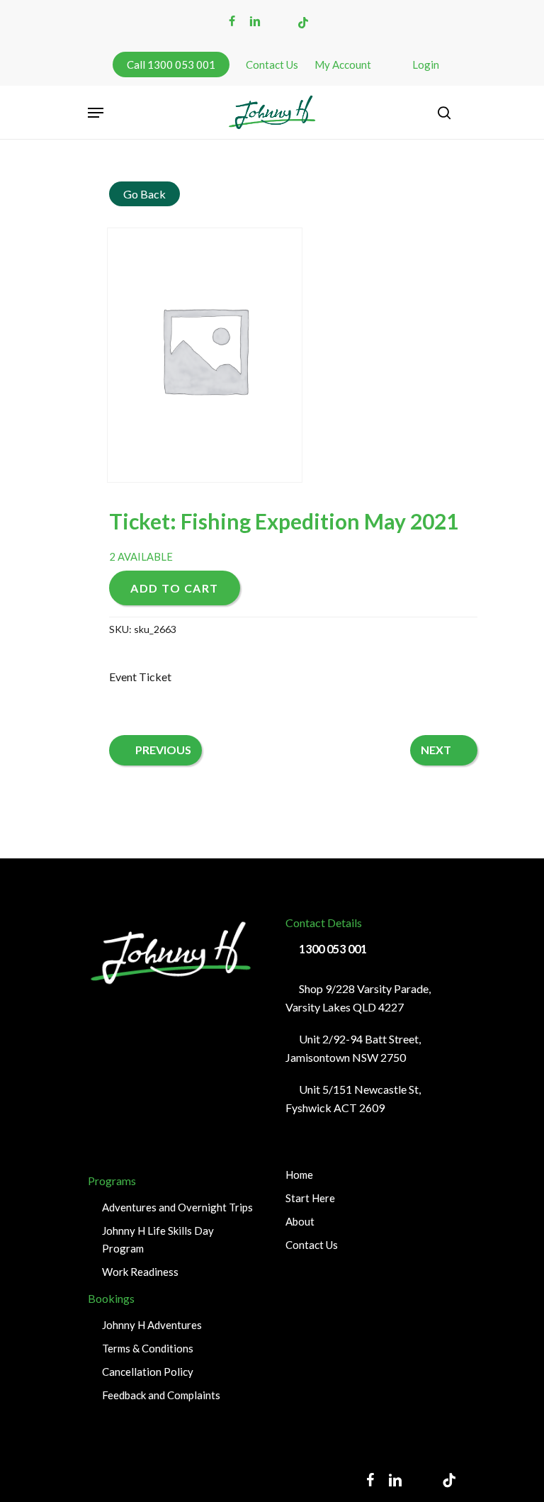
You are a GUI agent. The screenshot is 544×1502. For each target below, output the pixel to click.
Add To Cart (174, 588)
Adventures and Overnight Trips (177, 1207)
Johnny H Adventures (152, 1324)
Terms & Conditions (147, 1348)
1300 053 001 (333, 948)
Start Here (310, 1198)
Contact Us (311, 1244)
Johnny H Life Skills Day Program (158, 1239)
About (299, 1221)
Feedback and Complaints (161, 1395)
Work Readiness (140, 1271)
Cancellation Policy (147, 1371)
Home (299, 1174)
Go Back (144, 194)
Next (436, 749)
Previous (163, 749)
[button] (95, 113)
